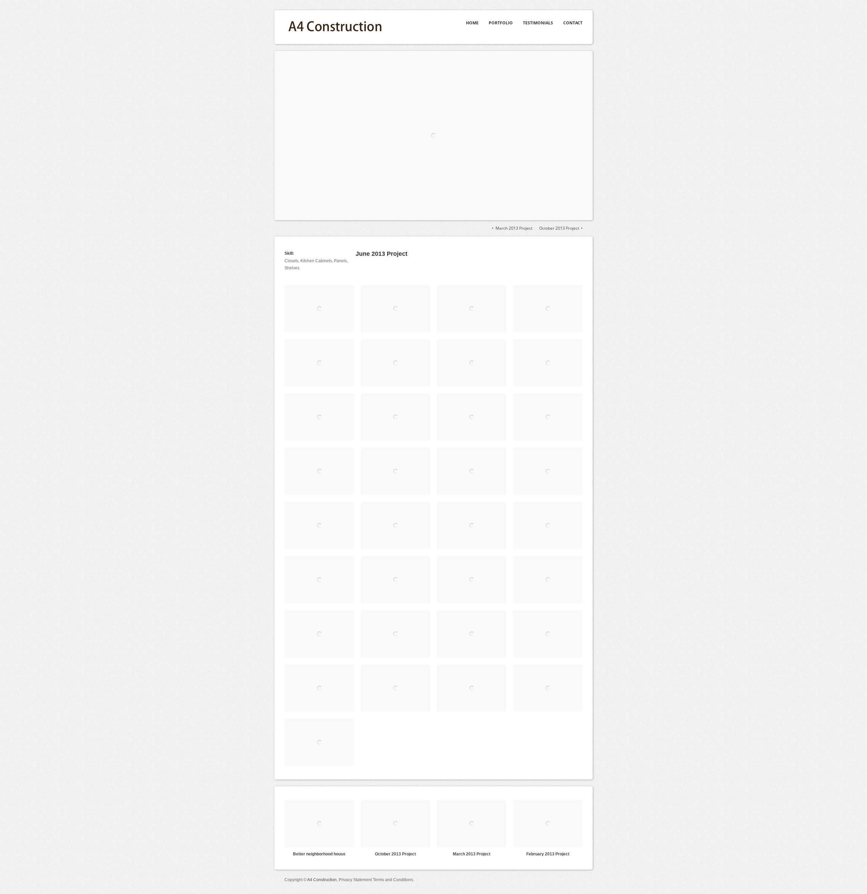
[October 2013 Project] (395, 823)
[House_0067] (548, 363)
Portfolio (501, 23)
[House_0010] (471, 634)
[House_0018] (319, 634)
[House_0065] (471, 363)
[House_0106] (471, 471)
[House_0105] (395, 471)
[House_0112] (548, 471)
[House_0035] (395, 417)
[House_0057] (395, 363)
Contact (573, 23)
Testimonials (538, 23)
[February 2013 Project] (548, 823)
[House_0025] (395, 579)
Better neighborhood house (319, 854)
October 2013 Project (559, 228)
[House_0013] (395, 634)
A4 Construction (322, 879)
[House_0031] (471, 525)
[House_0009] (548, 634)
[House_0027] (319, 579)
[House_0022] (471, 579)
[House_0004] (548, 688)
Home (472, 23)
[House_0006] (395, 688)
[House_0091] (319, 417)
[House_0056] (319, 363)
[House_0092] (319, 308)
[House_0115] (319, 525)
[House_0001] (395, 525)
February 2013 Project (547, 854)
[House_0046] (395, 308)
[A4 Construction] (335, 18)
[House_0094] (471, 417)
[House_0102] (319, 471)
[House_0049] (548, 308)
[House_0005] (471, 688)
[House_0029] (548, 525)
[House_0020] (548, 579)
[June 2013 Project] (433, 135)
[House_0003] (319, 742)
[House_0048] (471, 308)
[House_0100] (548, 417)
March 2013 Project (513, 228)
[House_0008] (319, 688)
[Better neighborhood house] (319, 823)
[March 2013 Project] (471, 823)
